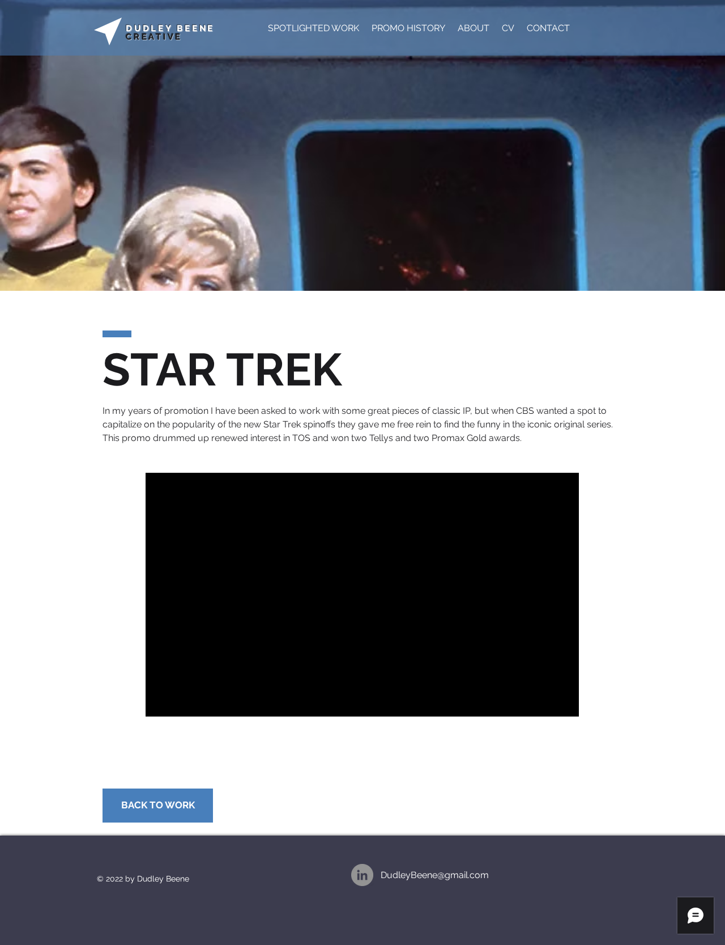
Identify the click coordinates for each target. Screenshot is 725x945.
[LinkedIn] (362, 875)
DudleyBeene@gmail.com (435, 875)
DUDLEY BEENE (170, 28)
